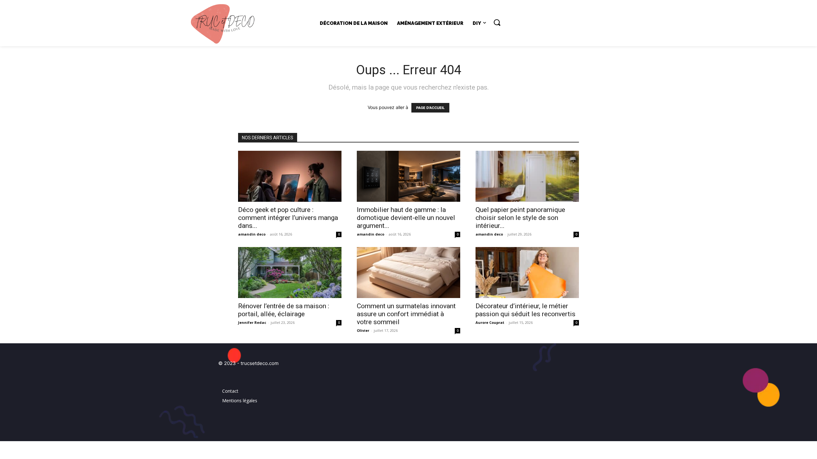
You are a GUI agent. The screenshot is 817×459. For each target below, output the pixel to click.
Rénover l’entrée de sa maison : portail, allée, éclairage (283, 310)
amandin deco (252, 234)
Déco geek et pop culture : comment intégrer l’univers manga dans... (288, 217)
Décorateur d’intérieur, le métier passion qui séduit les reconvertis (525, 310)
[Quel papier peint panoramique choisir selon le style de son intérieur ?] (527, 176)
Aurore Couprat (490, 322)
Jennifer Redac (252, 322)
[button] (497, 22)
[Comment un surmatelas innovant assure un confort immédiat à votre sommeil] (408, 272)
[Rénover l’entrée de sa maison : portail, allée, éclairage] (289, 272)
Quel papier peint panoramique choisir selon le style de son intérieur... (520, 217)
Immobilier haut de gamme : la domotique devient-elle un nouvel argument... (406, 217)
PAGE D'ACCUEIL (430, 108)
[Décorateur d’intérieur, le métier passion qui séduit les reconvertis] (527, 272)
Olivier (363, 330)
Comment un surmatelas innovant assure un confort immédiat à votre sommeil (406, 314)
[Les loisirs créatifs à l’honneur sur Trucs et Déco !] (225, 23)
